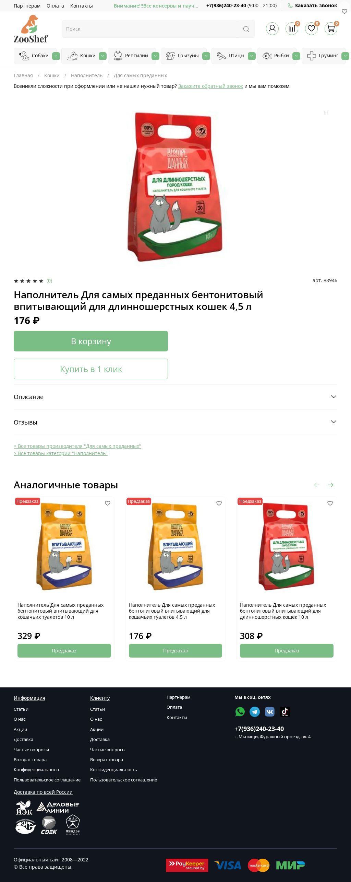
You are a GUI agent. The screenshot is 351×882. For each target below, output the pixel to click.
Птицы (235, 55)
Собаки (40, 55)
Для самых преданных (140, 75)
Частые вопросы (31, 750)
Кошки (87, 55)
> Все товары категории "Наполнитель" (61, 453)
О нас (19, 719)
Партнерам (27, 5)
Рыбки (281, 55)
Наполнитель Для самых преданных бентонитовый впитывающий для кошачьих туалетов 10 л (60, 611)
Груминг (327, 55)
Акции (20, 729)
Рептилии (136, 55)
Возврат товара (30, 760)
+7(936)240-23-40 (226, 5)
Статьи (21, 709)
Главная (23, 75)
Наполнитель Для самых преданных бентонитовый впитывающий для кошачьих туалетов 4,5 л (172, 611)
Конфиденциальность (37, 770)
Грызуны (188, 55)
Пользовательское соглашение (47, 780)
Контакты (81, 5)
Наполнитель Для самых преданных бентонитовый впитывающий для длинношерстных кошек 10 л (283, 611)
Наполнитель (86, 75)
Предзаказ (64, 650)
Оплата (55, 5)
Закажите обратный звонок (210, 86)
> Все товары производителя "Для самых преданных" (77, 446)
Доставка (23, 739)
